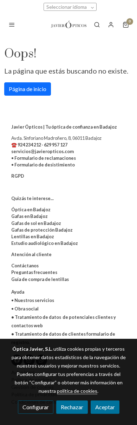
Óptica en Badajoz (31, 209)
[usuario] (111, 24)
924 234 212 (29, 145)
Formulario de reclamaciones (45, 158)
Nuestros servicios (34, 300)
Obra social (26, 308)
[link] (68, 24)
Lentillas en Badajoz (32, 236)
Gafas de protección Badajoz (42, 230)
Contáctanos (25, 265)
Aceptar (105, 407)
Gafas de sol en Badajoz (36, 223)
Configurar (35, 407)
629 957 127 (55, 145)
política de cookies (77, 391)
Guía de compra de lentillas (40, 279)
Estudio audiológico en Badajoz (44, 243)
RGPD (17, 176)
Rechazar (72, 407)
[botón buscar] (97, 24)
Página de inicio (27, 88)
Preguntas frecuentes (34, 272)
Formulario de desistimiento (44, 164)
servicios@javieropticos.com (42, 151)
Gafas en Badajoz (29, 216)
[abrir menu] (12, 24)
